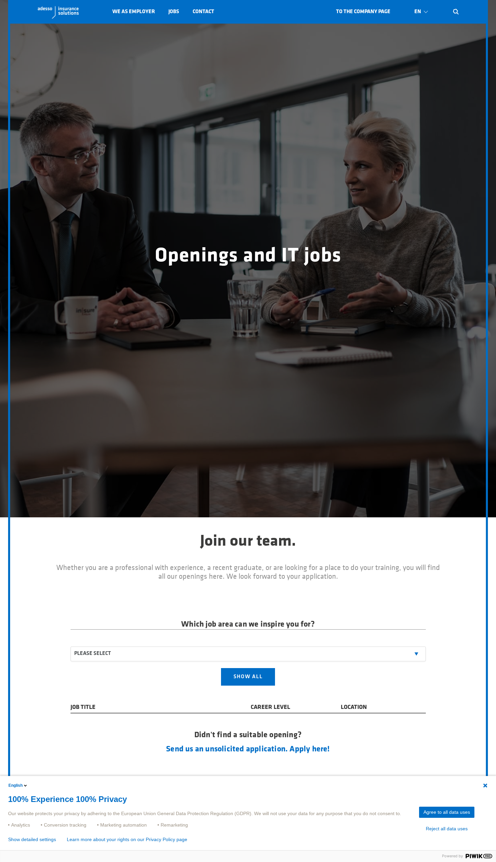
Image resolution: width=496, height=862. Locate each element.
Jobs (173, 12)
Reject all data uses (447, 828)
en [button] (417, 12)
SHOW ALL (248, 677)
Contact (203, 12)
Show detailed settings (32, 839)
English (15, 785)
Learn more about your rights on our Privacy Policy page (127, 839)
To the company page (363, 12)
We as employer (133, 12)
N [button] (456, 12)
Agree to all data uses (446, 812)
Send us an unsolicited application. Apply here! (248, 749)
